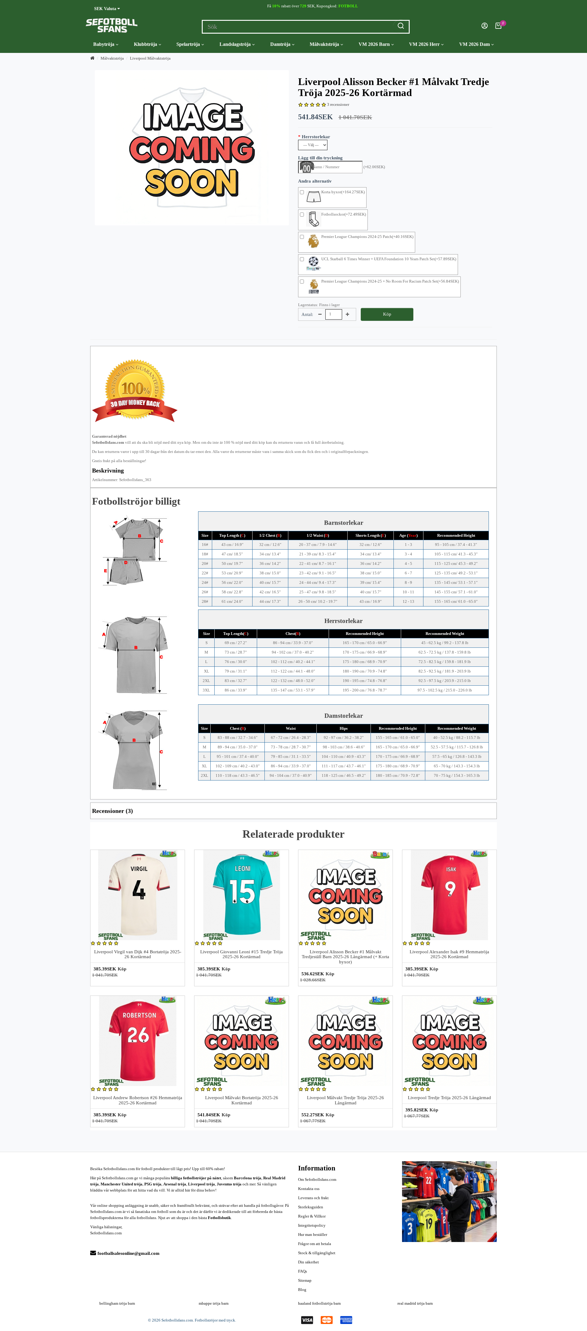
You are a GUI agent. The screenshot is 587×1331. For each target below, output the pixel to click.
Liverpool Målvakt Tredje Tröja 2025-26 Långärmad (345, 1100)
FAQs (302, 1271)
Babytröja (103, 44)
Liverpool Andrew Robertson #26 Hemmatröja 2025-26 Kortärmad (137, 1100)
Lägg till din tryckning (320, 157)
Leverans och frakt (313, 1198)
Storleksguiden (310, 1207)
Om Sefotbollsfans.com (317, 1179)
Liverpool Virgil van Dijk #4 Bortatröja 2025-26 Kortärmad (137, 954)
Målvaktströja (324, 44)
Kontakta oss (308, 1188)
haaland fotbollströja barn (319, 1303)
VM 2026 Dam (474, 44)
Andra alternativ (315, 181)
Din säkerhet (308, 1262)
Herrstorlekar (316, 136)
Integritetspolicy (312, 1225)
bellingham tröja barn (117, 1303)
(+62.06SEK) (374, 167)
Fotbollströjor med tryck (215, 1320)
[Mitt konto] (485, 27)
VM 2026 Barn (374, 44)
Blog (302, 1289)
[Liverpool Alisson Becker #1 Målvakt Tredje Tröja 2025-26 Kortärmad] (192, 147)
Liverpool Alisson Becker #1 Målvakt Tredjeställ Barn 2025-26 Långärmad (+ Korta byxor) (345, 956)
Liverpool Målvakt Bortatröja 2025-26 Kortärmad (241, 1100)
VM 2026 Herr (424, 44)
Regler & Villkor (312, 1216)
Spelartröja (188, 44)
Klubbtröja (145, 44)
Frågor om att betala (314, 1243)
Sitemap (305, 1280)
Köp (387, 314)
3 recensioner (338, 104)
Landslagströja (235, 44)
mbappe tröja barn (214, 1303)
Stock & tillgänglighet (316, 1253)
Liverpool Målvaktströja (150, 58)
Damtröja (280, 44)
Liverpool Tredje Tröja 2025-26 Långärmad (449, 1097)
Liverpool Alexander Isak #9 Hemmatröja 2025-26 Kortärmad (449, 954)
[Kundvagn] (498, 27)
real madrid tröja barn (415, 1303)
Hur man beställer (312, 1234)
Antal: (307, 314)
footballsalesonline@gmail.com (129, 1253)
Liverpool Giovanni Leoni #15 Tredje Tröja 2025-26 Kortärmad (241, 954)
